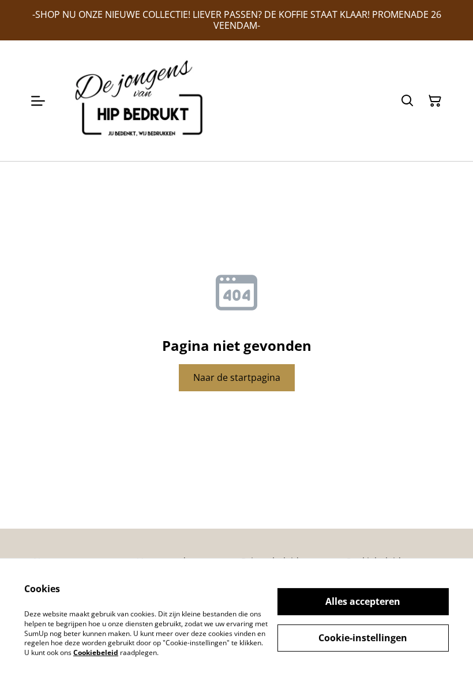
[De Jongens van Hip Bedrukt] (143, 100)
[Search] (407, 101)
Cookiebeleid (95, 652)
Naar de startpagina (236, 377)
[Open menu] (38, 101)
